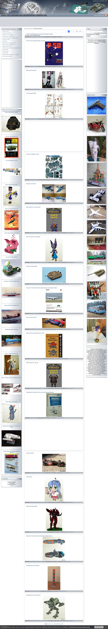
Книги (3, 41)
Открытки (4, 51)
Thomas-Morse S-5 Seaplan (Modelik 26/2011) (11, 452)
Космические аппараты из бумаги (37, 561)
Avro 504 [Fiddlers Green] (11, 160)
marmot (11, 485)
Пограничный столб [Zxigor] (32, 565)
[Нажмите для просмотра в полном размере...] (54, 65)
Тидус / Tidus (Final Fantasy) (11, 353)
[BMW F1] (96, 203)
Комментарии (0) (61, 66)
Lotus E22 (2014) (30, 453)
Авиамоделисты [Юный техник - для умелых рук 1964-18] (39, 392)
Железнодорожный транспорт (9, 38)
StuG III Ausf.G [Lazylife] (31, 266)
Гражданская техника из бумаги (37, 36)
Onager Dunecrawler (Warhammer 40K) (35, 333)
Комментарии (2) (62, 591)
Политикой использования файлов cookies (79, 627)
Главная (3, 15)
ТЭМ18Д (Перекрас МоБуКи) (11, 329)
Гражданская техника (7, 36)
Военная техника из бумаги (36, 283)
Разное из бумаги (34, 417)
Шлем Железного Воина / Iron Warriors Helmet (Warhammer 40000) (11, 112)
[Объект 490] (96, 279)
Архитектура (5, 33)
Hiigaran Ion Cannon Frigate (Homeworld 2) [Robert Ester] (39, 536)
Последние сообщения (17, 15)
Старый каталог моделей (29, 15)
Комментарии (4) (69, 532)
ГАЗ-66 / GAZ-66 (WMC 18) (11, 136)
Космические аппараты (7, 43)
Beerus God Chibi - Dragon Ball (33, 236)
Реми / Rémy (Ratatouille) (11, 401)
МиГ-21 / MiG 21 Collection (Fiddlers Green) (11, 377)
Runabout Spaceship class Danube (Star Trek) (11, 426)
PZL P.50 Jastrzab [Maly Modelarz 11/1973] (35, 40)
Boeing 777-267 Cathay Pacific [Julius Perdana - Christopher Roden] (41, 287)
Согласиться (99, 626)
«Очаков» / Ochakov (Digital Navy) (11, 281)
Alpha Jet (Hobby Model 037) (11, 208)
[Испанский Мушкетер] (96, 299)
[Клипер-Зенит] (96, 161)
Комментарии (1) (69, 502)
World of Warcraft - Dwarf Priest (33, 207)
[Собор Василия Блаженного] (96, 186)
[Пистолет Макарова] (96, 114)
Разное (4, 52)
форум (8, 15)
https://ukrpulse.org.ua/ (93, 41)
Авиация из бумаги (34, 66)
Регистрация (39, 15)
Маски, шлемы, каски (7, 44)
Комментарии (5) (61, 203)
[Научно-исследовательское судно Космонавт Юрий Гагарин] (96, 249)
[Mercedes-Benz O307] (96, 317)
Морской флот (5, 46)
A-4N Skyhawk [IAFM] (31, 93)
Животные (4, 39)
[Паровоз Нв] (96, 264)
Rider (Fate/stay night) (31, 70)
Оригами (4, 49)
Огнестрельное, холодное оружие (10, 47)
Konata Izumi (29, 476)
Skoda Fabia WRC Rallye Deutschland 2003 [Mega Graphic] (39, 34)
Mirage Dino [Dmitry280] (31, 506)
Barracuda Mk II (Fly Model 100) (11, 305)
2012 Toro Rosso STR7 (31, 317)
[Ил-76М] (96, 218)
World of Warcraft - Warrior (32, 362)
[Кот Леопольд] (96, 342)
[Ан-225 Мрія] (96, 234)
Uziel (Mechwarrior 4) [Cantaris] (33, 595)
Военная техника (6, 34)
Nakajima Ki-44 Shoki (31, 183)
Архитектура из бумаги (35, 591)
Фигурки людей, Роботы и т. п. (9, 54)
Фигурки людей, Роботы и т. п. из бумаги (39, 89)
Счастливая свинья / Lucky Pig (11, 233)
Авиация (4, 31)
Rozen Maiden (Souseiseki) (11, 184)
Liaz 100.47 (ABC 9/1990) (11, 257)
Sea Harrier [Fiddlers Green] (32, 154)
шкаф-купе (99, 42)
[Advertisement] (54, 22)
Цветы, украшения (6, 56)
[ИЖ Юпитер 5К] (96, 134)
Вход (45, 15)
